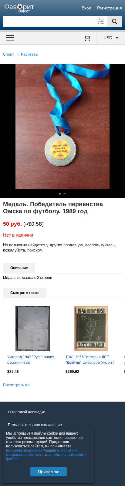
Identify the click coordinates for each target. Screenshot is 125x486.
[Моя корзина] (86, 38)
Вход (86, 7)
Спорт (8, 54)
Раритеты (29, 54)
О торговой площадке (26, 412)
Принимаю (48, 471)
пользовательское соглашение (32, 450)
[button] (119, 69)
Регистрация (109, 7)
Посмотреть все (17, 385)
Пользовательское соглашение (35, 425)
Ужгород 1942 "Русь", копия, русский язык (31, 360)
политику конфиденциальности (41, 452)
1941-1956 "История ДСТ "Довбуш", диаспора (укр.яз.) (90, 360)
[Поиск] (114, 21)
